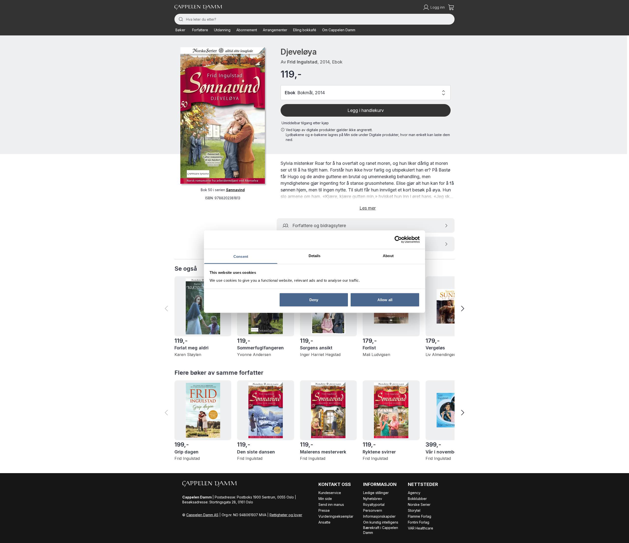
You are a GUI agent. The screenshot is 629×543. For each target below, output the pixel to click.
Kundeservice (329, 493)
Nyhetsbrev (372, 498)
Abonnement (246, 30)
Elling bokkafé (304, 30)
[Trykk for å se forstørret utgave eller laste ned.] (222, 115)
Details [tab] (315, 255)
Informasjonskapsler (379, 516)
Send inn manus (331, 504)
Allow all (384, 300)
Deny (313, 300)
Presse (324, 510)
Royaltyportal (374, 504)
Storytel (414, 510)
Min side (325, 498)
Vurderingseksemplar (335, 516)
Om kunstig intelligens (380, 522)
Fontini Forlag (418, 522)
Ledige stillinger (376, 493)
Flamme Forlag (419, 516)
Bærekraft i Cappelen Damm (380, 530)
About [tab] (388, 255)
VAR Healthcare (420, 528)
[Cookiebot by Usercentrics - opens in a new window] (398, 239)
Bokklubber (417, 498)
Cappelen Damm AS (202, 515)
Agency (414, 493)
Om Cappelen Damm (338, 30)
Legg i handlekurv (365, 110)
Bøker (180, 30)
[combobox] (314, 19)
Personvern (372, 510)
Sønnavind (235, 189)
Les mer (367, 208)
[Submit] (180, 19)
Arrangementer (275, 30)
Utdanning (222, 30)
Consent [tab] (240, 256)
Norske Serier (419, 504)
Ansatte (324, 522)
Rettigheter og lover (286, 515)
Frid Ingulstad (302, 61)
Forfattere (200, 30)
